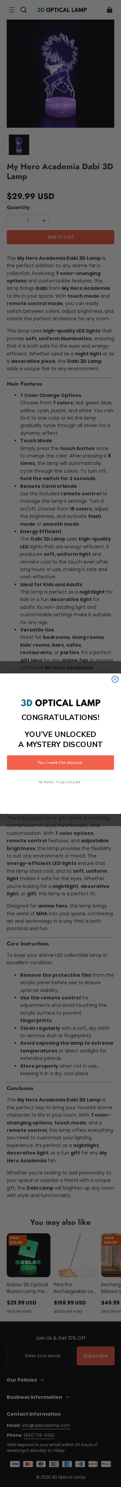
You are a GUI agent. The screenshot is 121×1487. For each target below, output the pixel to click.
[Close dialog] (115, 679)
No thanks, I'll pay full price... (60, 782)
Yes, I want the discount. (60, 763)
